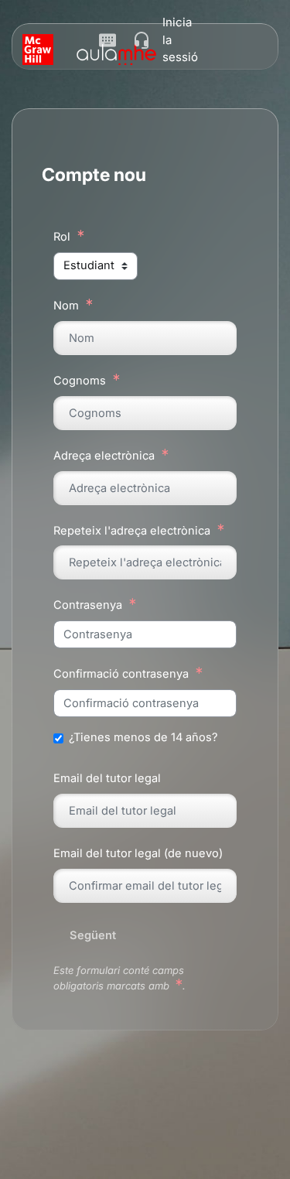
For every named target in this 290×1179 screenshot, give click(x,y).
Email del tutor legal (107, 778)
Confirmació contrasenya (121, 674)
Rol (61, 237)
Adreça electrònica (104, 456)
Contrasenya (87, 605)
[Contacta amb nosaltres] (142, 40)
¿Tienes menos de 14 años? (143, 737)
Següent (93, 935)
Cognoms (79, 381)
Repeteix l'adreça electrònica (131, 531)
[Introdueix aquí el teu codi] (107, 43)
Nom (66, 306)
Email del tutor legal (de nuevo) (138, 853)
